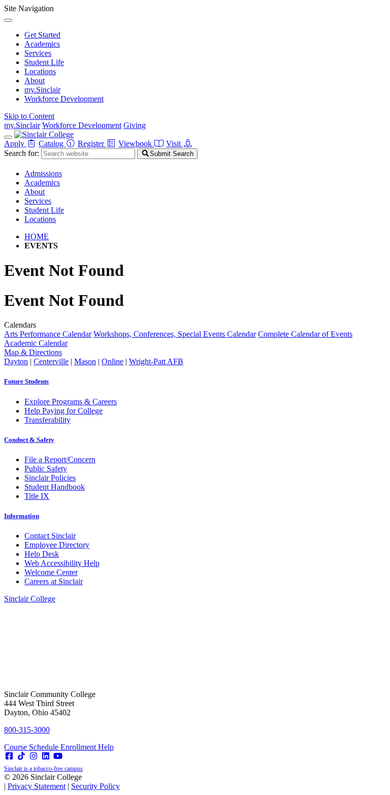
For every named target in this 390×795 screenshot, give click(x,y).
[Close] (8, 20)
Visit (174, 143)
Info (21, 516)
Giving (134, 125)
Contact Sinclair (50, 535)
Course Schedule (32, 747)
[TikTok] (21, 756)
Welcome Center (51, 572)
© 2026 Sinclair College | (62, 781)
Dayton (16, 361)
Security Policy (95, 786)
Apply (15, 143)
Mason (85, 361)
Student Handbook (54, 487)
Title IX (36, 496)
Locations (40, 71)
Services (37, 53)
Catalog (52, 143)
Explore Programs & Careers (70, 401)
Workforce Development (64, 98)
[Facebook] (9, 756)
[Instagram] (33, 756)
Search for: (21, 153)
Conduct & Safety (29, 439)
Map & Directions (33, 352)
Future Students (26, 381)
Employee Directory (56, 544)
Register (92, 143)
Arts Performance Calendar (47, 334)
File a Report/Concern (59, 459)
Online (112, 361)
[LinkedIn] (46, 756)
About (34, 80)
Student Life (44, 62)
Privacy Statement (37, 786)
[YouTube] (58, 756)
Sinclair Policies (50, 477)
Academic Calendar (36, 343)
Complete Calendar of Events (305, 334)
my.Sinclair (42, 89)
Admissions (43, 173)
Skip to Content (29, 116)
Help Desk (41, 554)
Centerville (51, 361)
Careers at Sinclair (53, 581)
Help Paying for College (63, 410)
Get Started (42, 34)
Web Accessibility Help (62, 563)
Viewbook (136, 143)
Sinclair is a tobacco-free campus (43, 768)
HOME (36, 236)
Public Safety (45, 468)
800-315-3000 (27, 729)
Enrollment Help (87, 747)
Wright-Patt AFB (156, 361)
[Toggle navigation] (8, 137)
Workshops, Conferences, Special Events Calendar (174, 334)
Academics (42, 44)
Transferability (47, 420)
